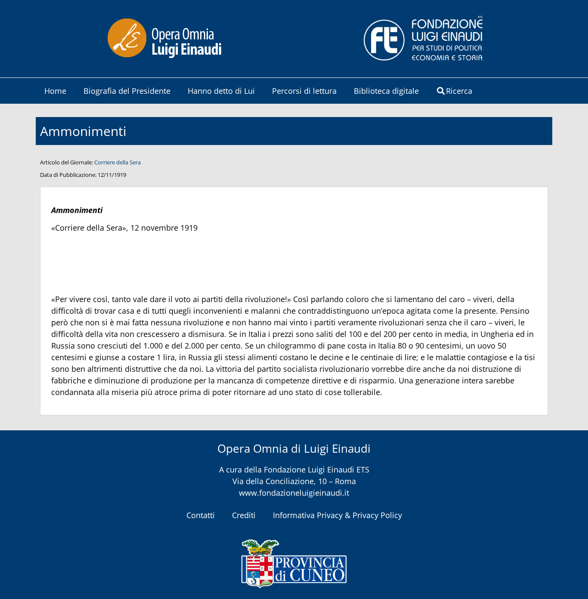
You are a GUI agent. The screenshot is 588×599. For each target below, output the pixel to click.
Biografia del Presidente (127, 91)
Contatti (200, 515)
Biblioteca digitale (386, 91)
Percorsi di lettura (304, 91)
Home (55, 91)
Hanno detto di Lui (221, 91)
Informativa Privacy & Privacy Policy (337, 515)
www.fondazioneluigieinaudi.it (294, 493)
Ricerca (459, 91)
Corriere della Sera (117, 162)
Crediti (244, 515)
